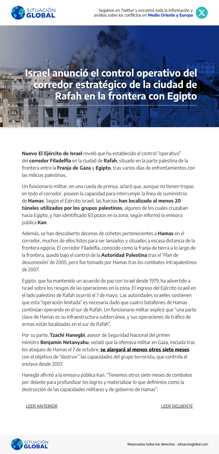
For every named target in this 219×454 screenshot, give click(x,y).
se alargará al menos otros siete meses (144, 349)
